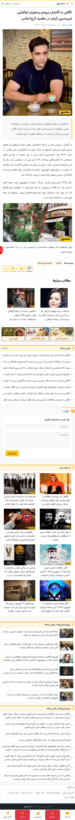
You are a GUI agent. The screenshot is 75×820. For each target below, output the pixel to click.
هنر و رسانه (67, 25)
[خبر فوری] (1, 250)
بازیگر (58, 263)
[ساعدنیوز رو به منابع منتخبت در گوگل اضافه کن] (29, 268)
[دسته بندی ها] (72, 4)
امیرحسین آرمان (45, 263)
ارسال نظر (12, 453)
